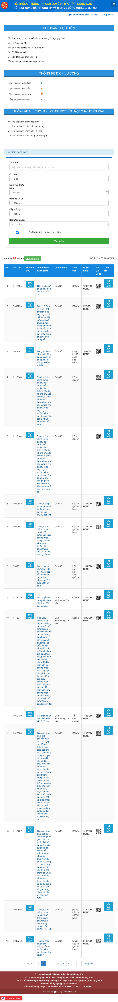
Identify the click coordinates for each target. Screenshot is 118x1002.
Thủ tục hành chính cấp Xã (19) (27, 130)
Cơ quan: (14, 174)
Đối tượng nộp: (17, 220)
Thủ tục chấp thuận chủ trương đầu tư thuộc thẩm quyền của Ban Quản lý (44, 947)
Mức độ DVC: (16, 198)
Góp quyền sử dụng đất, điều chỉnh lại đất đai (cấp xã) (44, 601)
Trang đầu (29, 963)
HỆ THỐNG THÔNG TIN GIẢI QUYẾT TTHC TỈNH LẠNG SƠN (53, 3)
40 (42, 88)
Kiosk (95, 14)
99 (42, 99)
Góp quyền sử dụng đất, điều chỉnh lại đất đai (44, 290)
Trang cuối (88, 963)
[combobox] (59, 178)
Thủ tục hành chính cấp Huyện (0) (28, 126)
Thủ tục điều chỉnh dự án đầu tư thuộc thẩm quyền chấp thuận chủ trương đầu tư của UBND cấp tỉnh (44, 919)
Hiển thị (92, 257)
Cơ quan (106, 14)
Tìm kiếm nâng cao (16, 152)
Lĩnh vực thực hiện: (16, 186)
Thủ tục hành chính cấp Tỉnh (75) (27, 121)
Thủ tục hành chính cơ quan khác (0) (29, 135)
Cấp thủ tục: (15, 209)
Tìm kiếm (59, 241)
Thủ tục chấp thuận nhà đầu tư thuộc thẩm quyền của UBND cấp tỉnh (44, 509)
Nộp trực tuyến (108, 283)
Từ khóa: (13, 162)
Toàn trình (30, 350)
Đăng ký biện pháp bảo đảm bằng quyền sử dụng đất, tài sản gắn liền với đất (44, 358)
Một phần (30, 284)
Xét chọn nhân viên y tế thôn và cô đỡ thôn (44, 718)
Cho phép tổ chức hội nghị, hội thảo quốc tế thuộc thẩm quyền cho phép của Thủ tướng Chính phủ (43, 576)
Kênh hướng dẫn (80, 14)
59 (42, 94)
